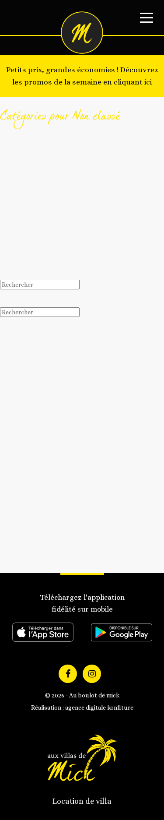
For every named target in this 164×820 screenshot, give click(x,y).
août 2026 (31, 489)
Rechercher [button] (23, 298)
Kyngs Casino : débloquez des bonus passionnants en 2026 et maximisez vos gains (90, 429)
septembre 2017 (39, 499)
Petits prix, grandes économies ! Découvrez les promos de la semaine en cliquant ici (82, 75)
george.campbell (23, 172)
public (26, 553)
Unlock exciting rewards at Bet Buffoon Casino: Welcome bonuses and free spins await (82, 389)
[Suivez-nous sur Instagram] (92, 674)
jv (2, 229)
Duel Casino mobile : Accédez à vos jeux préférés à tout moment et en (86, 449)
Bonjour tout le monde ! (55, 203)
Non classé (32, 543)
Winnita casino (37, 563)
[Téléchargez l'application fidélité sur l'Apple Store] (42, 632)
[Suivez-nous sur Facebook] (68, 674)
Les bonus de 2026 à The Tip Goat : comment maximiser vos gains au (78, 409)
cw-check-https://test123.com (70, 146)
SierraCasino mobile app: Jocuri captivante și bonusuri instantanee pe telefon (78, 369)
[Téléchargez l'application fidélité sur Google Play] (121, 632)
